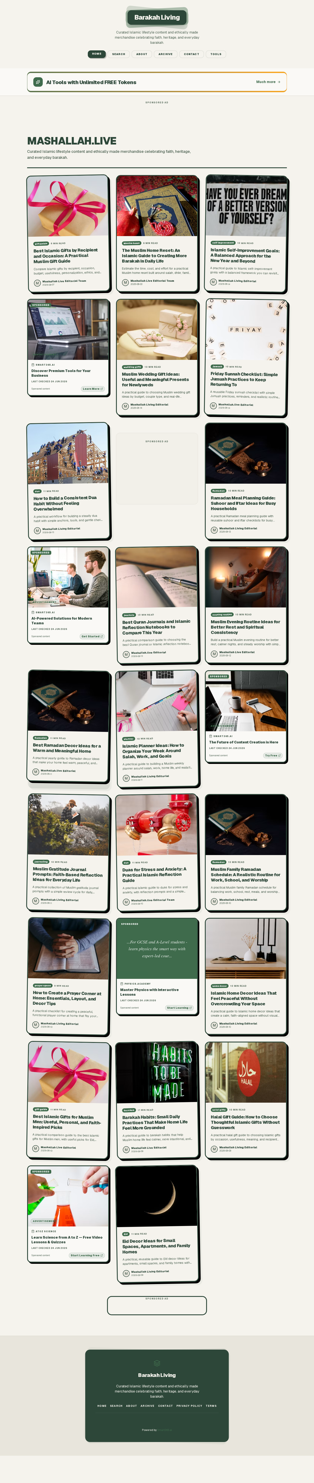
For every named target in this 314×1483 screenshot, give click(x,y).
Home (96, 53)
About (141, 54)
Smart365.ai (164, 1430)
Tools (216, 54)
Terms (211, 1406)
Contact (191, 54)
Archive (165, 54)
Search (118, 54)
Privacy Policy (189, 1406)
